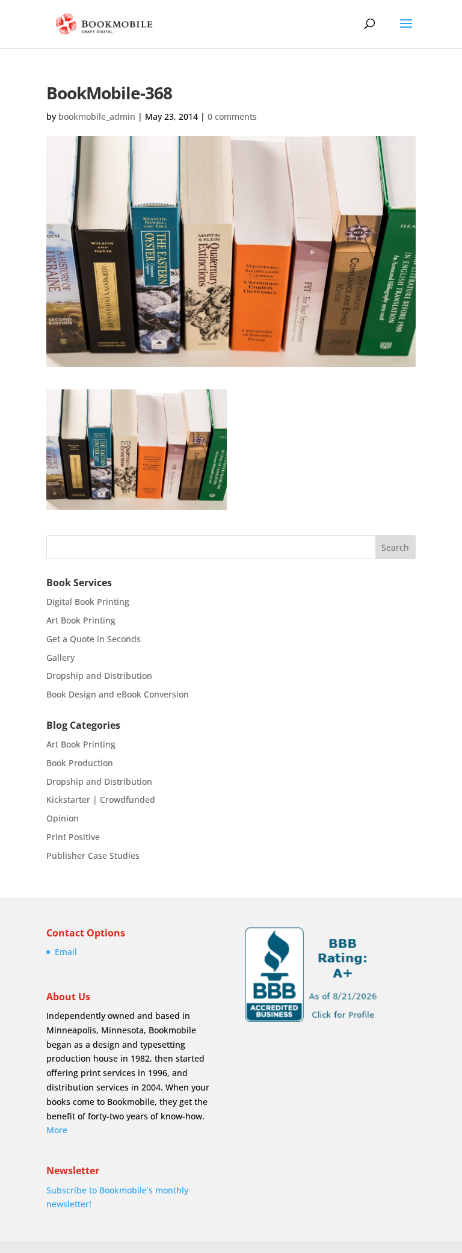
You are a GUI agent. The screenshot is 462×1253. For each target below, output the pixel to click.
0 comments (232, 116)
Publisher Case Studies (93, 855)
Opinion (62, 818)
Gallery (60, 657)
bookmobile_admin (96, 116)
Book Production (79, 763)
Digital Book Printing (87, 601)
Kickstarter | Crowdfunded (100, 799)
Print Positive (73, 837)
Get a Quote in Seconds (93, 639)
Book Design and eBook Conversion (117, 694)
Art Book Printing (81, 620)
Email (66, 952)
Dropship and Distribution (99, 675)
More (56, 1130)
